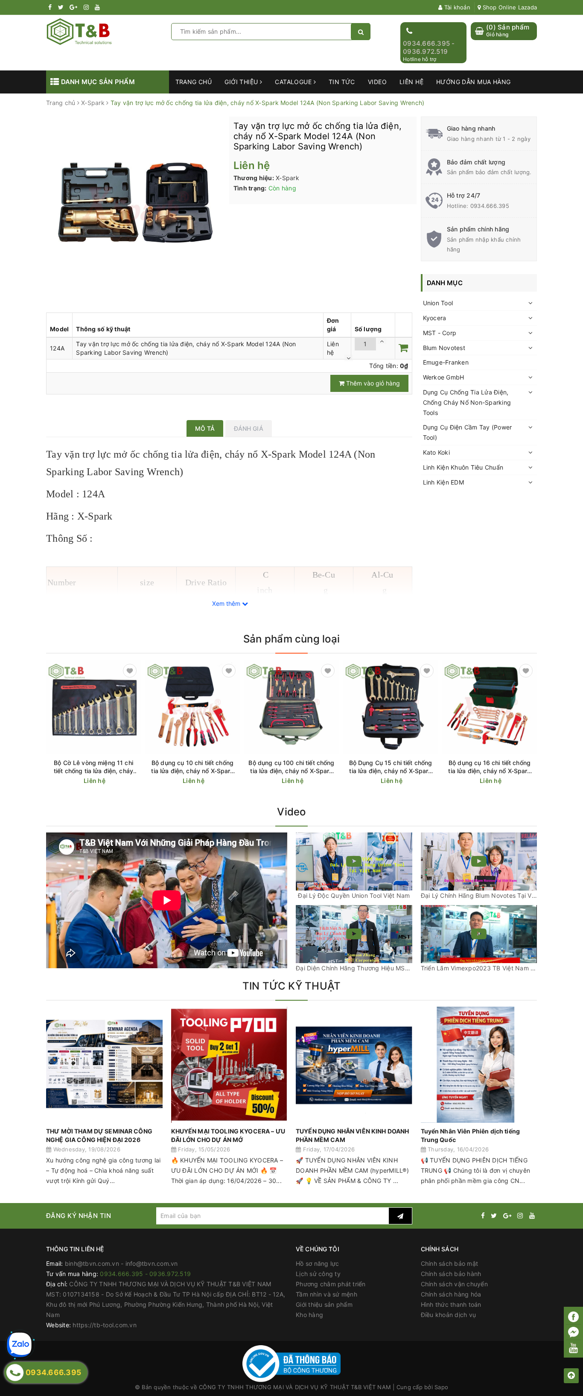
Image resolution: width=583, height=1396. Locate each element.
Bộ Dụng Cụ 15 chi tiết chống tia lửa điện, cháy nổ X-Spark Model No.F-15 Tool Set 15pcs (390, 767)
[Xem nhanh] (135, 780)
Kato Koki (436, 452)
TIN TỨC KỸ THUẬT (291, 986)
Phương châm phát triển (331, 1284)
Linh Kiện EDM (443, 482)
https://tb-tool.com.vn (105, 1325)
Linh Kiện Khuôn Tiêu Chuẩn (463, 467)
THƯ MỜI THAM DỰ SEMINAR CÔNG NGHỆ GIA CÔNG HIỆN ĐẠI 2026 (99, 1135)
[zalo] (19, 1345)
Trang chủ (193, 81)
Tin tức (342, 81)
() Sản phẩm (507, 30)
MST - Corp (440, 332)
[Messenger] (573, 1333)
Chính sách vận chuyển (454, 1284)
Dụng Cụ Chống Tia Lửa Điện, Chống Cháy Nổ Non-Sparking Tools (467, 402)
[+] (382, 341)
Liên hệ (411, 81)
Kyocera (434, 317)
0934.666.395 (489, 205)
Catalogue (294, 81)
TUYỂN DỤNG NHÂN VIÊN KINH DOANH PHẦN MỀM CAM (352, 1135)
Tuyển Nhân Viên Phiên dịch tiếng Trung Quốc (470, 1135)
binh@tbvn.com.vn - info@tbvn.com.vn (121, 1263)
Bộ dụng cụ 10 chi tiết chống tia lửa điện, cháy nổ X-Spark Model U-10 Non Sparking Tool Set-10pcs (192, 767)
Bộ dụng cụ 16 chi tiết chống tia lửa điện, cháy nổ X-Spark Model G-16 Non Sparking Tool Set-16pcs (489, 767)
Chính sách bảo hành (451, 1273)
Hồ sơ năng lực (317, 1263)
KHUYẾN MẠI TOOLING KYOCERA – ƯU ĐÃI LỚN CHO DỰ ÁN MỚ (228, 1135)
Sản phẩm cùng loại (291, 639)
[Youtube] (573, 1347)
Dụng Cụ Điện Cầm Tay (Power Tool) (467, 432)
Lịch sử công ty (318, 1273)
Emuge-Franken (446, 362)
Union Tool (438, 303)
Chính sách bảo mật (449, 1263)
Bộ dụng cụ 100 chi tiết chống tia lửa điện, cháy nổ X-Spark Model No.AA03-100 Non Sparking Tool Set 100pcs (291, 767)
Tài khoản (456, 7)
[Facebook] (573, 1317)
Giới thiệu (242, 81)
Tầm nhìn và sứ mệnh (326, 1294)
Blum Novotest (444, 347)
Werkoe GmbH (443, 377)
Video (377, 81)
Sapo (441, 1387)
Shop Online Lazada (509, 7)
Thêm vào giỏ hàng (372, 383)
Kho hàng (309, 1314)
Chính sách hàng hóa (451, 1294)
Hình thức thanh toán (451, 1304)
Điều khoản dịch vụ (448, 1314)
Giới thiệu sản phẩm (324, 1304)
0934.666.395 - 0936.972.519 (429, 47)
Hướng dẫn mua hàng (473, 81)
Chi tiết (109, 781)
